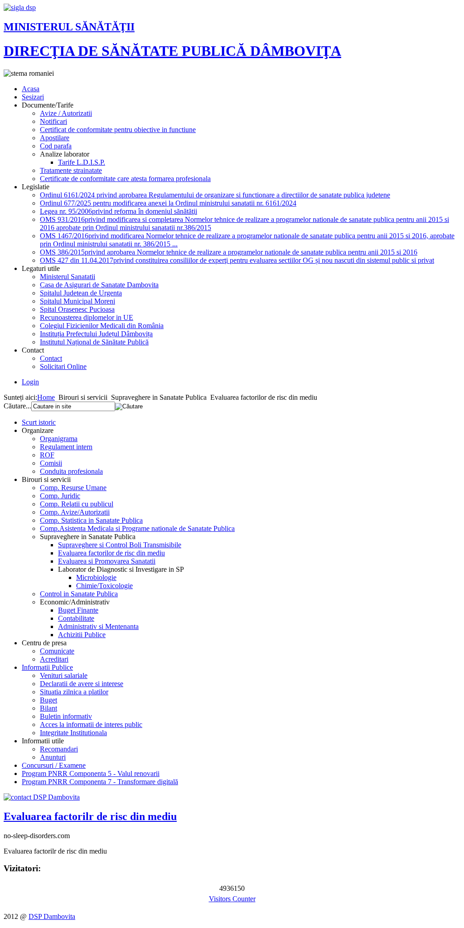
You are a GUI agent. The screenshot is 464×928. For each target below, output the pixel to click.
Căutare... (17, 406)
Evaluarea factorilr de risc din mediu (90, 816)
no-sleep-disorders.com (37, 836)
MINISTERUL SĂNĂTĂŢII (69, 27)
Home (46, 397)
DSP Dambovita (52, 916)
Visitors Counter (232, 899)
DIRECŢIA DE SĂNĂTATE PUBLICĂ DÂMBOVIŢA (172, 51)
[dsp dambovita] (20, 7)
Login (30, 382)
